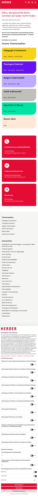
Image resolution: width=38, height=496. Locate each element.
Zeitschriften (19, 56)
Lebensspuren (6, 276)
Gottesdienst (6, 284)
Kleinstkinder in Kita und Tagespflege (13, 251)
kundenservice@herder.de (13, 175)
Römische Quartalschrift (9, 305)
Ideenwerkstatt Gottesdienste (11, 286)
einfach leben (6, 265)
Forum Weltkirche (7, 300)
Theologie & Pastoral (13, 64)
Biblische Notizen (7, 302)
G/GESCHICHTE (6, 313)
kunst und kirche (7, 281)
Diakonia (4, 294)
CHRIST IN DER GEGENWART (9, 259)
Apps (18, 84)
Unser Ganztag (6, 254)
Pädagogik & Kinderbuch (15, 51)
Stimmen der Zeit (7, 268)
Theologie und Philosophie (10, 308)
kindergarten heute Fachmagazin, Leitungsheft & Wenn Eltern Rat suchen (18, 245)
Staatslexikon (6, 316)
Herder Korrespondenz (9, 262)
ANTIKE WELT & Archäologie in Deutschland (14, 310)
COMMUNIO (5, 270)
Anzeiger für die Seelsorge (10, 292)
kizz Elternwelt (6, 257)
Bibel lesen (5, 278)
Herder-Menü (36, 2)
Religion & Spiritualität (14, 78)
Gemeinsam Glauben (8, 273)
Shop (5, 56)
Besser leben (10, 119)
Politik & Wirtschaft (13, 92)
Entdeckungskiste (7, 249)
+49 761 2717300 (9, 151)
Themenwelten (7, 217)
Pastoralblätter (6, 289)
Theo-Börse (11, 70)
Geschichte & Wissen (13, 105)
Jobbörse (11, 56)
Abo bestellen (9, 199)
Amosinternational (7, 297)
